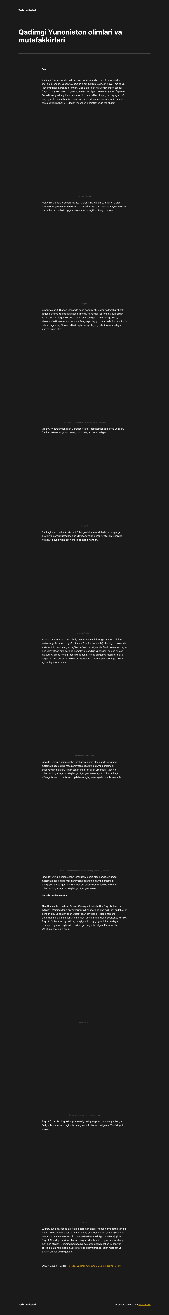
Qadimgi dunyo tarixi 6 (109, 1265)
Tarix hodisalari (27, 10)
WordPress (145, 1304)
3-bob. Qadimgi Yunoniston (83, 1265)
